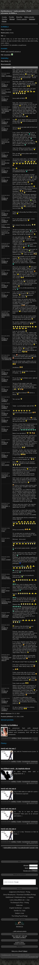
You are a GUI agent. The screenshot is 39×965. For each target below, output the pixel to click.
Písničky (4, 19)
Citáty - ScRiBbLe (7, 76)
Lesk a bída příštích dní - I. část (19, 900)
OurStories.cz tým (6, 955)
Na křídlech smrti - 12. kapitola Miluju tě (6, 659)
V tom (3, 531)
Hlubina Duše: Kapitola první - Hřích (6, 315)
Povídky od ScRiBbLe (5, 85)
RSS (37, 956)
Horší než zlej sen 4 (8, 829)
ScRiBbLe (14, 738)
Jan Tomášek (31, 956)
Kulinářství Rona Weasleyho (6, 602)
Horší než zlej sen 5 (8, 809)
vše (37, 847)
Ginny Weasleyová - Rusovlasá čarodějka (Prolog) (19, 894)
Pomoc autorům (22, 19)
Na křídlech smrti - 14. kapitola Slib (6, 358)
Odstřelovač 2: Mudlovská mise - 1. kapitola (19, 897)
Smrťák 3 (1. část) (19, 910)
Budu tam (19, 905)
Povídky (11, 17)
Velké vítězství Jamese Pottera (6, 577)
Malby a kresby (29, 17)
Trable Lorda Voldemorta (5, 616)
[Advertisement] (19, 4)
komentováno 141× (27, 738)
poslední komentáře (19, 943)
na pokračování (23, 847)
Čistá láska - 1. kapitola (6, 476)
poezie (32, 847)
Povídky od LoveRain (5, 286)
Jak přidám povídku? (19, 937)
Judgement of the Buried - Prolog (19, 892)
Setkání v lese (19, 913)
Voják (3, 541)
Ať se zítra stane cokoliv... (6, 92)
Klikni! (25, 951)
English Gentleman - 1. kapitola (19, 908)
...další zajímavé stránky (19, 931)
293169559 (7, 55)
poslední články (19, 942)
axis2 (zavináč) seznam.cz (13, 51)
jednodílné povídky (10, 847)
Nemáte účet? (27, 870)
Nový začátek (5, 465)
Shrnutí (19, 738)
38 (10, 61)
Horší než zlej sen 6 (8, 789)
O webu (4, 17)
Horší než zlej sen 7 (8, 748)
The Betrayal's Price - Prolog (19, 902)
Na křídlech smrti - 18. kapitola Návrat (6, 111)
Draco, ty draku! (6, 559)
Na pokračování (26, 761)
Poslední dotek (6, 227)
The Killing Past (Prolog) (19, 916)
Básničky (19, 17)
